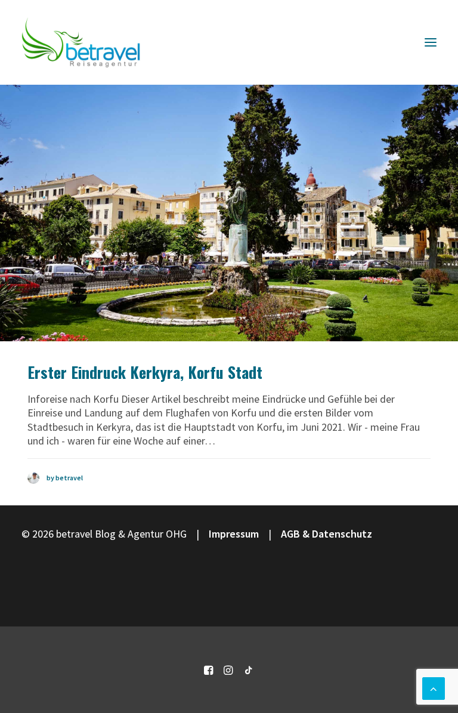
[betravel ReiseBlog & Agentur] (81, 42)
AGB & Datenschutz (326, 534)
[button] (430, 42)
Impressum (234, 534)
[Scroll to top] (433, 687)
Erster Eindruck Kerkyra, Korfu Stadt (144, 372)
